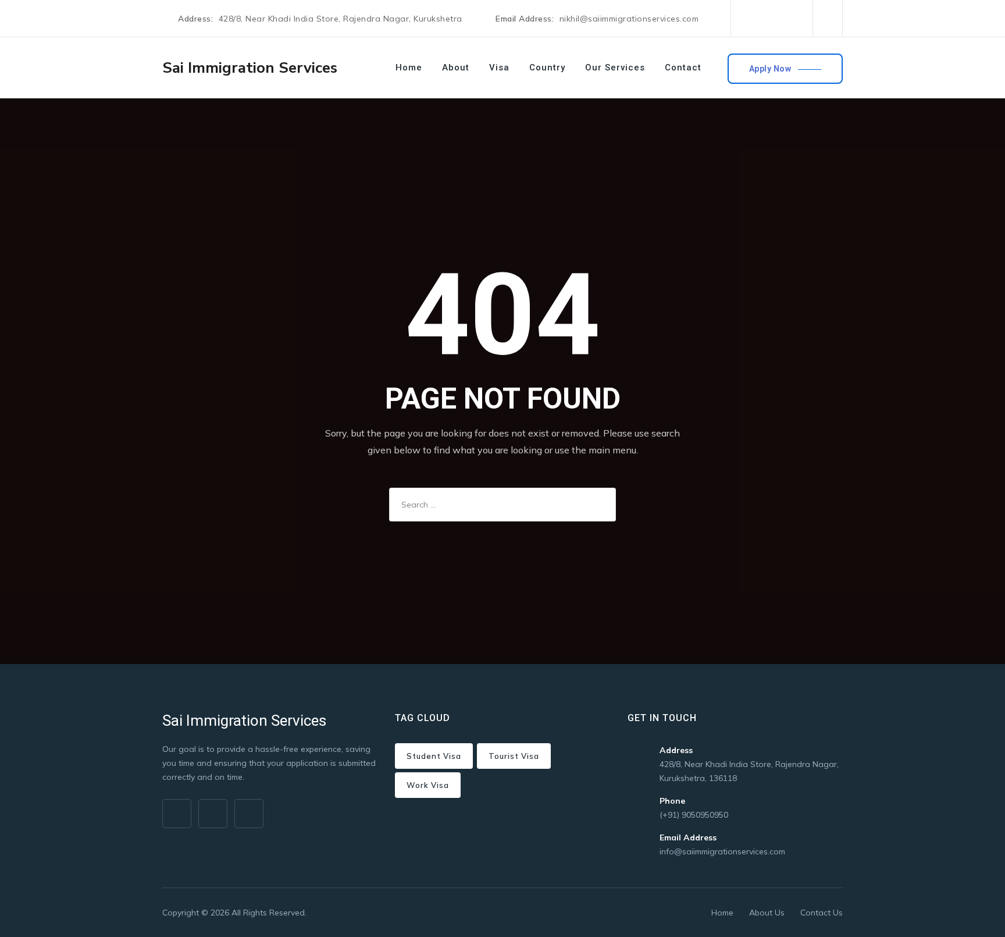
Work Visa (428, 785)
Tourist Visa (514, 756)
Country (547, 67)
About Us (767, 912)
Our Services (615, 67)
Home (408, 67)
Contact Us (821, 912)
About (455, 67)
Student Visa (434, 756)
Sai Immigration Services (249, 68)
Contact (683, 67)
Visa (499, 67)
